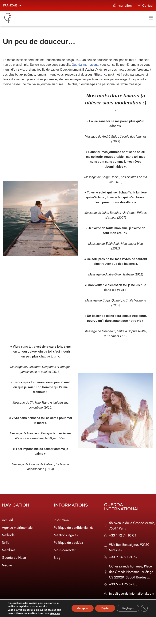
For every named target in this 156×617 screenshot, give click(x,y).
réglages (55, 613)
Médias (7, 565)
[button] (12, 5)
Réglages (128, 608)
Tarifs (5, 542)
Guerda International (85, 64)
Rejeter (105, 608)
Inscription (61, 520)
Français (10, 5)
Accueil (7, 520)
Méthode (8, 535)
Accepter (82, 608)
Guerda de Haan (14, 557)
